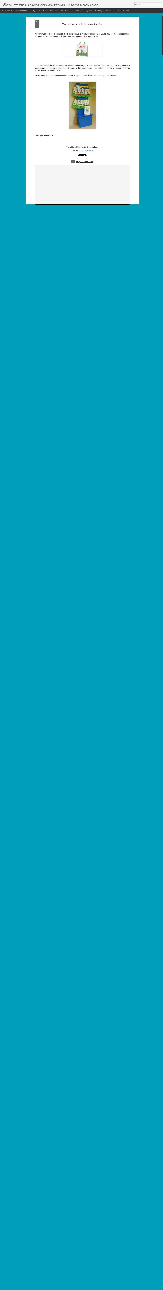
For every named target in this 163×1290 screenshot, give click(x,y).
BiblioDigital (99, 10)
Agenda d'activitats (40, 10)
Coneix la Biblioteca (23, 10)
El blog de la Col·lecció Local (117, 10)
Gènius (90, 150)
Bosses (83, 150)
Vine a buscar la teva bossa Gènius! (82, 24)
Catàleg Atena (88, 10)
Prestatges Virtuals (72, 10)
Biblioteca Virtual (56, 10)
